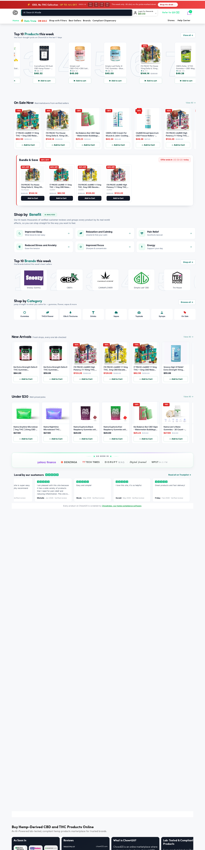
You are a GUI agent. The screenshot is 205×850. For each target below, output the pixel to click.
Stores (171, 20)
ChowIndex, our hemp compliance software (121, 506)
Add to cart (37, 81)
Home (16, 21)
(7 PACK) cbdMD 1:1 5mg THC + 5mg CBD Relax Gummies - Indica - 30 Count (61, 188)
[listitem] (31, 280)
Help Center (184, 20)
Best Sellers (75, 21)
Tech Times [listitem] (91, 462)
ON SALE (42, 20)
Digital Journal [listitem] (138, 462)
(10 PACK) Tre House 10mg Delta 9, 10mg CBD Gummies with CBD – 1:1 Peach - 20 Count (32, 188)
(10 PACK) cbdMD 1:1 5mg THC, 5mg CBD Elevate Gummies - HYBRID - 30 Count (89, 188)
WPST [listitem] (160, 462)
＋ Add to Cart (28, 145)
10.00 (141, 14)
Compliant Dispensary (104, 21)
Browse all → (187, 302)
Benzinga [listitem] (70, 462)
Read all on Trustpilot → (179, 475)
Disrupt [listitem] (115, 462)
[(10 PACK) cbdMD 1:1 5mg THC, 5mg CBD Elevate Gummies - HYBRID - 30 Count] (89, 174)
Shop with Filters (58, 21)
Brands (87, 21)
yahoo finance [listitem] (46, 462)
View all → (188, 35)
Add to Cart (33, 198)
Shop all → (188, 262)
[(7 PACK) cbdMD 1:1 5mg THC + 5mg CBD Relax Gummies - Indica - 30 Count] (61, 174)
